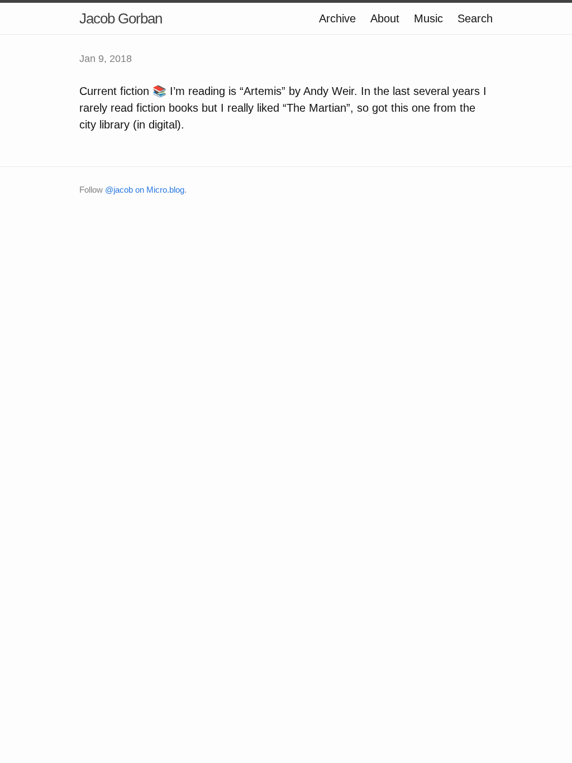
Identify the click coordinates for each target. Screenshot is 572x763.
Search (475, 18)
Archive (337, 18)
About (384, 18)
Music (428, 18)
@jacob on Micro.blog (144, 189)
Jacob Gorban (120, 18)
